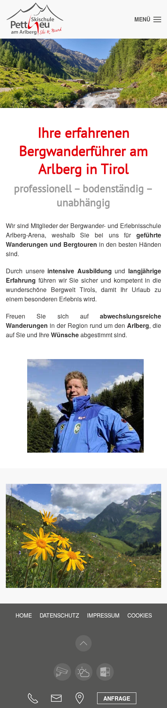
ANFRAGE (116, 698)
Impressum (103, 615)
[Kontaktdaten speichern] (105, 672)
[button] (148, 19)
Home (24, 615)
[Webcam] (62, 672)
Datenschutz (59, 615)
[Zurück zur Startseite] (35, 19)
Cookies (139, 615)
